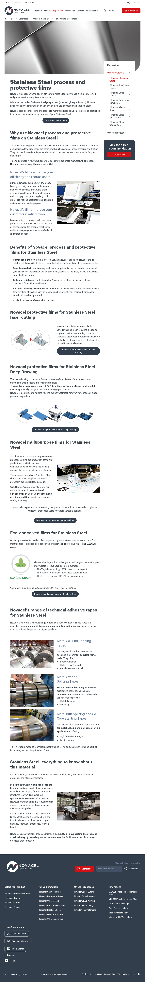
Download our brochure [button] (56, 120)
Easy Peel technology (118, 908)
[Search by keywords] (104, 10)
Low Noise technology (119, 904)
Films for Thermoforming (85, 910)
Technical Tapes (12, 898)
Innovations (70, 11)
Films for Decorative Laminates (119, 101)
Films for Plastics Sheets (118, 109)
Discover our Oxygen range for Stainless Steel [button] (55, 594)
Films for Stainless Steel (118, 79)
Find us (85, 974)
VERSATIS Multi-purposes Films (123, 899)
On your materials (115, 72)
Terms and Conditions (126, 974)
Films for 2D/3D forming (84, 901)
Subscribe (133, 869)
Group (8, 2)
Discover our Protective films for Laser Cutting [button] (78, 351)
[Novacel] (17, 10)
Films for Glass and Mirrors (116, 116)
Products (38, 11)
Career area (28, 2)
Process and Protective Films (17, 894)
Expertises (58, 11)
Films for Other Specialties (116, 123)
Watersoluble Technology (120, 917)
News (17, 2)
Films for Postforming (83, 905)
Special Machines (13, 903)
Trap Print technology (118, 913)
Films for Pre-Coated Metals (119, 87)
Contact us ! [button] (119, 155)
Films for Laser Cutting (84, 892)
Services (80, 11)
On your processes (116, 132)
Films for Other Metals (116, 94)
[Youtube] (6, 961)
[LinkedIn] (14, 961)
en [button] (135, 2)
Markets (48, 11)
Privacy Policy (109, 974)
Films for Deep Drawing (84, 896)
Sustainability (92, 11)
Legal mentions (96, 974)
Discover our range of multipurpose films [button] (55, 520)
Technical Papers (12, 907)
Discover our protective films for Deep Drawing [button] (55, 429)
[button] (129, 3)
